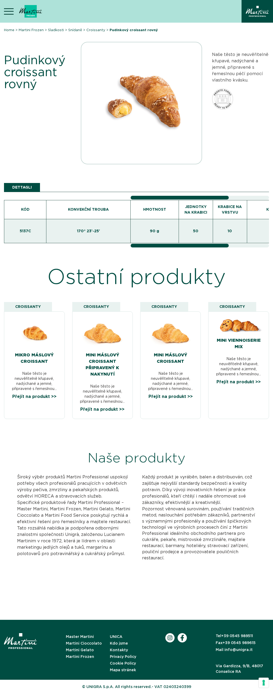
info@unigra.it (234, 650)
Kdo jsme (119, 643)
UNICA (116, 636)
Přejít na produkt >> (34, 396)
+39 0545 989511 (234, 636)
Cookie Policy (123, 663)
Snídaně (75, 30)
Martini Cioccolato (84, 643)
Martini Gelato (80, 650)
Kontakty (119, 650)
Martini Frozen (31, 30)
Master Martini (80, 636)
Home (9, 30)
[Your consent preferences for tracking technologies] (264, 683)
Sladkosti (56, 30)
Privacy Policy (123, 656)
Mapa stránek (123, 670)
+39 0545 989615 (236, 643)
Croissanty (95, 30)
